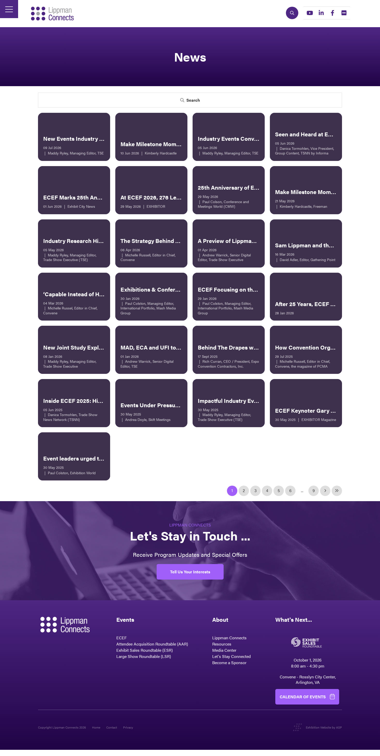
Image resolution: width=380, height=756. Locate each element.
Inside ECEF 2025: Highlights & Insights (95, 400)
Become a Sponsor (229, 662)
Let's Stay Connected (231, 656)
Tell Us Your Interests (190, 572)
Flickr (344, 13)
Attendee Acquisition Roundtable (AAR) (152, 644)
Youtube (309, 13)
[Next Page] (325, 491)
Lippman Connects (229, 638)
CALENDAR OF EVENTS (303, 697)
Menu (9, 9)
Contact (111, 727)
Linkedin (321, 13)
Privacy (128, 727)
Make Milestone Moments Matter (163, 144)
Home (96, 727)
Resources (221, 644)
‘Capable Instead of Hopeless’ (82, 294)
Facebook (332, 13)
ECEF (121, 638)
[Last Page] (337, 491)
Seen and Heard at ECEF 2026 (314, 134)
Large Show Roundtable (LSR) (143, 656)
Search (292, 13)
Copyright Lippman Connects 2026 (62, 727)
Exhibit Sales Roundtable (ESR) (144, 650)
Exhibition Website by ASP (324, 727)
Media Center (224, 650)
